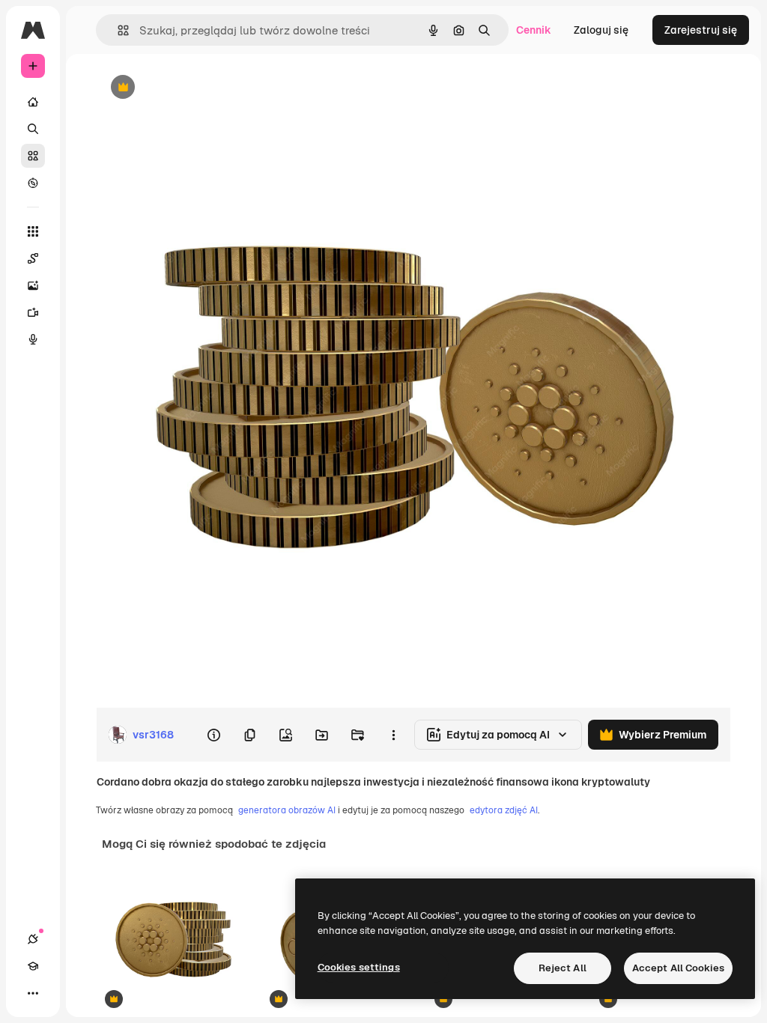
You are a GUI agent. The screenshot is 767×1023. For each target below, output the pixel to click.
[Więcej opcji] (393, 735)
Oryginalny (199, 88)
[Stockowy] (33, 156)
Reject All (562, 968)
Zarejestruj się (700, 30)
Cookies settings (359, 967)
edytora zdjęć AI (504, 810)
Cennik (533, 30)
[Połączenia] (33, 939)
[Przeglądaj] (33, 183)
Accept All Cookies (678, 968)
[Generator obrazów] (33, 285)
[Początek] (33, 102)
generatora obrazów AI (287, 810)
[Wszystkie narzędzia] (33, 231)
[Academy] (33, 966)
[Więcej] (33, 993)
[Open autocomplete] (117, 30)
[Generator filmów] (33, 312)
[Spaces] (33, 258)
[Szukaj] (33, 129)
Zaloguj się (601, 30)
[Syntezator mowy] (33, 339)
